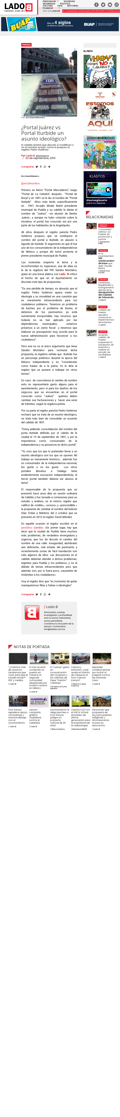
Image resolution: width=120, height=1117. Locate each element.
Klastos (97, 176)
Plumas (48, 8)
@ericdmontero (30, 183)
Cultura (48, 6)
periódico (32, 527)
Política (65, 4)
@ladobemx (42, 155)
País (60, 6)
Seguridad (49, 4)
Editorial (72, 6)
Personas (51, 1)
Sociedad (69, 1)
